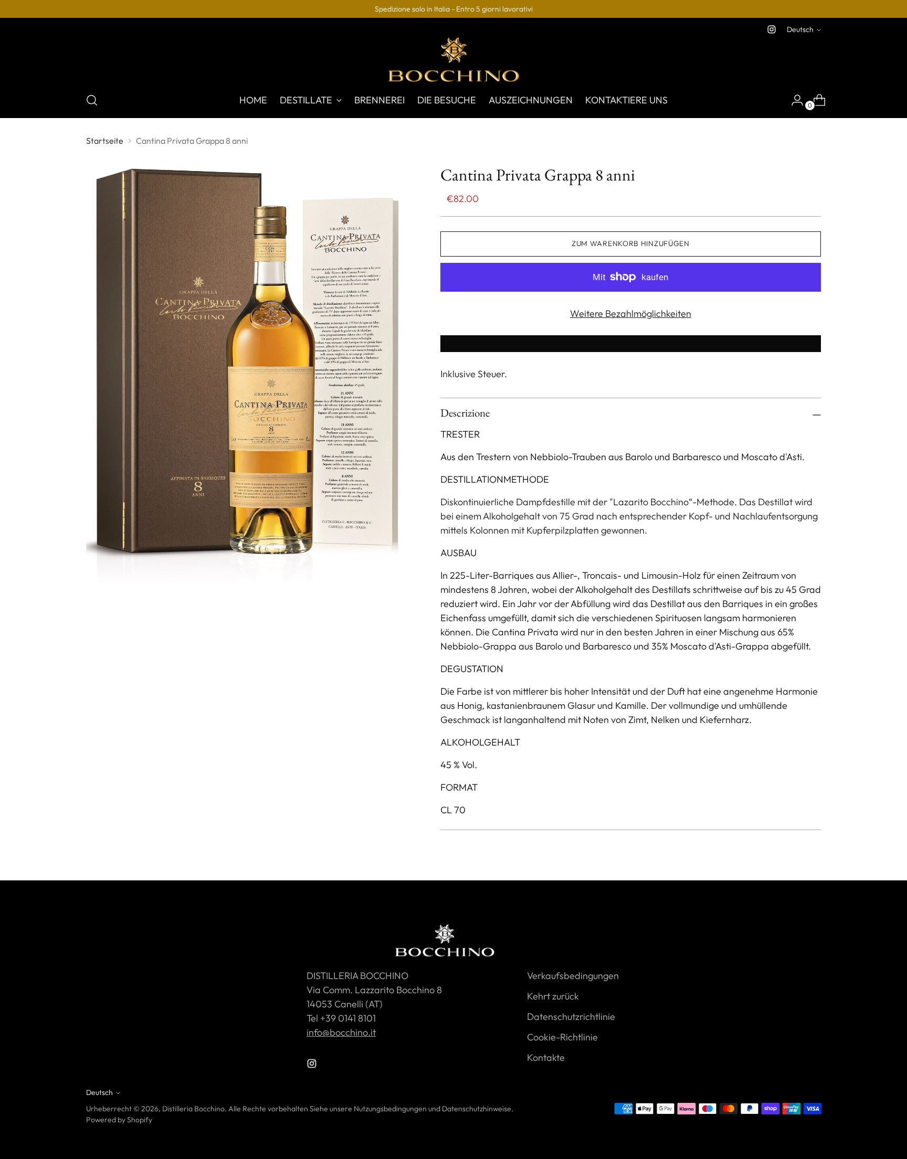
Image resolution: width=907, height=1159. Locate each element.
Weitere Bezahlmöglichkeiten (630, 313)
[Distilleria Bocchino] (453, 59)
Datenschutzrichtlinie (571, 1017)
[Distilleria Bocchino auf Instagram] (771, 29)
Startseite (104, 140)
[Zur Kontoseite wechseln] (793, 100)
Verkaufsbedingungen (573, 976)
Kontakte (546, 1057)
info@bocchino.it (341, 1032)
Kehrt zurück (553, 996)
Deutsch (800, 29)
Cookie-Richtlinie (562, 1037)
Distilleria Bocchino (193, 1108)
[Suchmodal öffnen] (91, 100)
